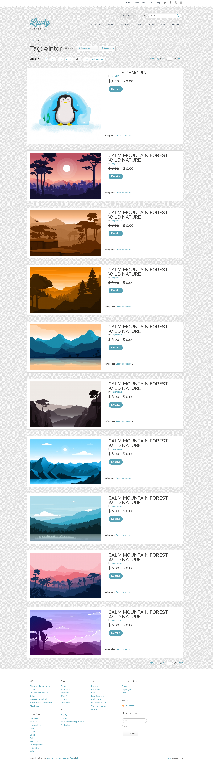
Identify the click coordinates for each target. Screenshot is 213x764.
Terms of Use (69, 758)
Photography (36, 745)
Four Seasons (97, 696)
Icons (32, 689)
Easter (94, 693)
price (86, 59)
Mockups (34, 706)
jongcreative (116, 163)
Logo (32, 735)
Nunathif (115, 76)
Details (115, 89)
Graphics (120, 136)
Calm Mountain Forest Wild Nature (138, 158)
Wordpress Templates (41, 702)
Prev (152, 59)
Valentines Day (98, 706)
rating (68, 59)
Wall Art (64, 696)
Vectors (128, 136)
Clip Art (33, 722)
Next (180, 59)
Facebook (170, 2)
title (60, 59)
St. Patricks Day (98, 702)
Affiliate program (54, 758)
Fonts (32, 728)
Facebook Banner (39, 693)
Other (33, 696)
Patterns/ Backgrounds (72, 722)
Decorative (35, 725)
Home (33, 41)
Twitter (164, 2)
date (53, 59)
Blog (78, 758)
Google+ (181, 2)
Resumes (65, 702)
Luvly (169, 758)
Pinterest (175, 2)
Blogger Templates (40, 686)
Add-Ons (34, 748)
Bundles (95, 686)
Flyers (64, 699)
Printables (65, 689)
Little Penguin (127, 72)
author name (98, 59)
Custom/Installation (39, 699)
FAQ (124, 693)
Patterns (34, 738)
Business (65, 686)
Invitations (65, 693)
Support (125, 686)
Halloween (96, 699)
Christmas (96, 689)
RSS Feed (131, 705)
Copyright (126, 689)
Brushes (34, 718)
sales (77, 59)
